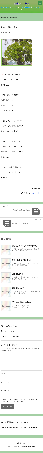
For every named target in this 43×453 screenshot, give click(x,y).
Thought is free (31, 446)
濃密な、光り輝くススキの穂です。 (25, 246)
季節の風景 (13, 17)
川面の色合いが (18, 274)
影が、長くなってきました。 (22, 260)
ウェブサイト (5, 391)
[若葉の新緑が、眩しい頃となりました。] (16, 52)
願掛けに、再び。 (18, 288)
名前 (3, 374)
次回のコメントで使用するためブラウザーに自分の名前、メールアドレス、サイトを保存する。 (22, 400)
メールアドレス (6, 382)
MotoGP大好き (36, 193)
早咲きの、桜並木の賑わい (22, 302)
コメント (3, 354)
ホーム (4, 17)
